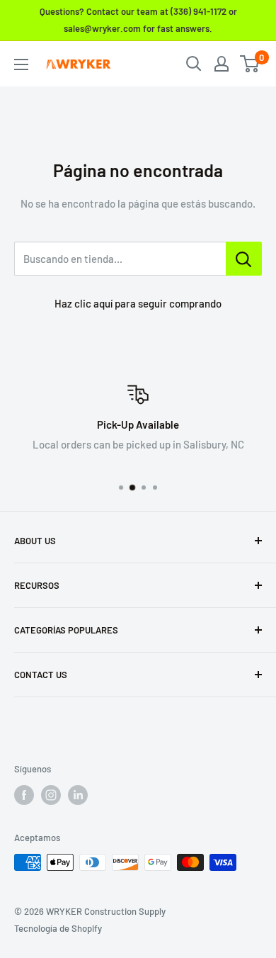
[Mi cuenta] (221, 64)
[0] (250, 63)
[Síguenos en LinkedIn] (78, 795)
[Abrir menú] (21, 64)
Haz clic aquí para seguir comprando (138, 303)
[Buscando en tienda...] (244, 259)
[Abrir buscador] (194, 64)
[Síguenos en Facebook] (24, 795)
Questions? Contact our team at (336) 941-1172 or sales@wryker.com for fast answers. (138, 20)
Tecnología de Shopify (58, 928)
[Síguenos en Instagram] (51, 795)
